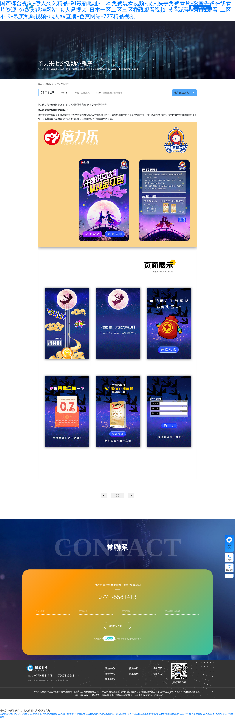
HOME (104, 7)
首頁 (40, 84)
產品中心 (114, 7)
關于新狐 (150, 7)
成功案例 (138, 7)
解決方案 (126, 7)
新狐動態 (110, 679)
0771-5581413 (117, 596)
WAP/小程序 (63, 84)
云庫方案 (157, 673)
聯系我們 (161, 7)
